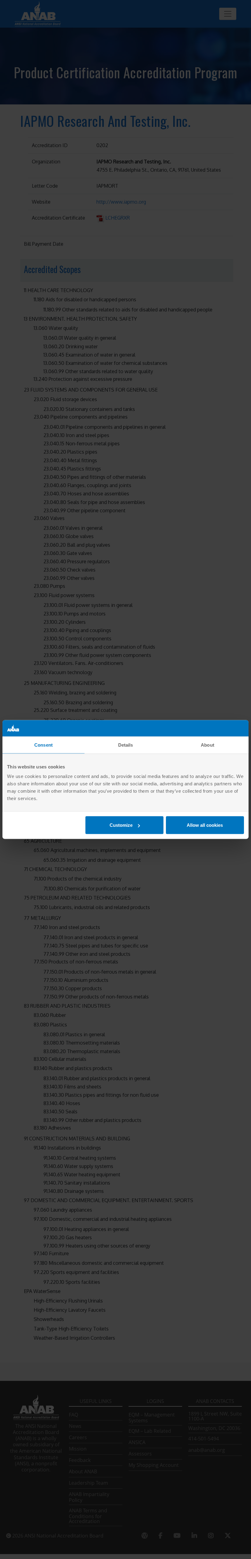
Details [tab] (125, 744)
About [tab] (207, 744)
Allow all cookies (205, 825)
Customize (121, 825)
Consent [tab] (43, 744)
